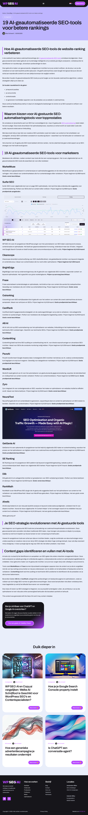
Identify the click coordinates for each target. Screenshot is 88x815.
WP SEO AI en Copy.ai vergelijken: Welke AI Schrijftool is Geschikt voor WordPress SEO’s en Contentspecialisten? (21, 693)
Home (4, 13)
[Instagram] (9, 798)
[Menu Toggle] (43, 3)
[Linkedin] (4, 798)
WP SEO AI (82, 811)
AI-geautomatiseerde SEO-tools (50, 58)
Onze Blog (9, 13)
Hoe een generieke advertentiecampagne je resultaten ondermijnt (19, 751)
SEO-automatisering (68, 123)
